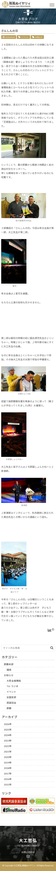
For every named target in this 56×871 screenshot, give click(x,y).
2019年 (8, 762)
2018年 (8, 768)
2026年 (8, 724)
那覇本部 (8, 664)
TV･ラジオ (12, 686)
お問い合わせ (28, 852)
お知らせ (38, 37)
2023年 (8, 740)
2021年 (8, 751)
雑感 (9, 669)
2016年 (8, 779)
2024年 (8, 735)
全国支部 (11, 697)
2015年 (8, 784)
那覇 (9, 708)
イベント (25, 37)
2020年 (8, 757)
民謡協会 (11, 702)
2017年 (8, 773)
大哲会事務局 (14, 680)
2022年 (8, 746)
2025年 (8, 729)
